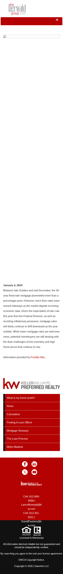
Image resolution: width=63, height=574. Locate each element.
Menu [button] (31, 21)
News (10, 406)
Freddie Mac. (38, 357)
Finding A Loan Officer (19, 422)
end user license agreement (47, 553)
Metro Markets (15, 447)
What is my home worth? (21, 398)
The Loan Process (17, 438)
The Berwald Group (17, 9)
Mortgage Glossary (17, 430)
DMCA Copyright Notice (31, 559)
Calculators (13, 414)
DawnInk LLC (42, 566)
